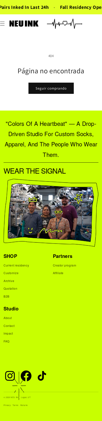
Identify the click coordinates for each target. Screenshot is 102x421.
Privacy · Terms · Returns (16, 405)
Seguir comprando (51, 88)
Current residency (16, 265)
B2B (6, 296)
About (8, 318)
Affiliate (58, 273)
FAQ (6, 341)
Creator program (64, 265)
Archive (9, 281)
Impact (8, 333)
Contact (9, 326)
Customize (11, 273)
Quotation (10, 288)
